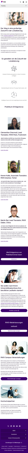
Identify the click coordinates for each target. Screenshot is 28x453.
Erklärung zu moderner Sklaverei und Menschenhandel (13, 448)
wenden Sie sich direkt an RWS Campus (10, 303)
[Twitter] (8, 426)
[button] (3, 2)
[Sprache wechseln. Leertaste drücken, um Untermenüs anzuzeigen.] (23, 2)
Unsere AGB (4, 446)
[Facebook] (14, 426)
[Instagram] (20, 426)
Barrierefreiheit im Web (18, 450)
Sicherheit (23, 446)
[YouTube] (17, 426)
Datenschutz (17, 446)
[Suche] (20, 2)
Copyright (10, 446)
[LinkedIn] (11, 426)
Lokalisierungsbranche (8, 35)
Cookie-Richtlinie (8, 450)
